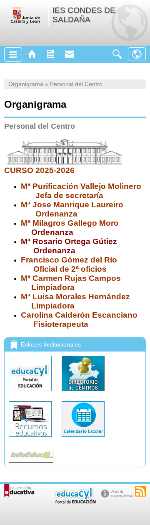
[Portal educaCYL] (31, 393)
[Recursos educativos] (31, 438)
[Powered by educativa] (19, 490)
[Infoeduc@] (31, 464)
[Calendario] (83, 438)
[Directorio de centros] (83, 393)
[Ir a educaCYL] (75, 501)
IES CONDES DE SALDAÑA (83, 15)
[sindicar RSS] (140, 491)
